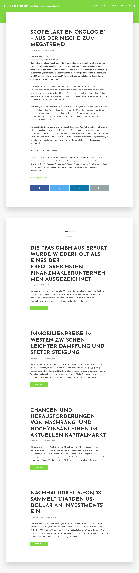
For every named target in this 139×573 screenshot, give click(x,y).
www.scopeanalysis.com (40, 178)
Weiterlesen (39, 308)
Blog (96, 6)
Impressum (114, 6)
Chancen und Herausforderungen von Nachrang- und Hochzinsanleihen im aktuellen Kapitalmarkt (68, 423)
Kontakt (104, 6)
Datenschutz (126, 6)
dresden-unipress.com (16, 6)
